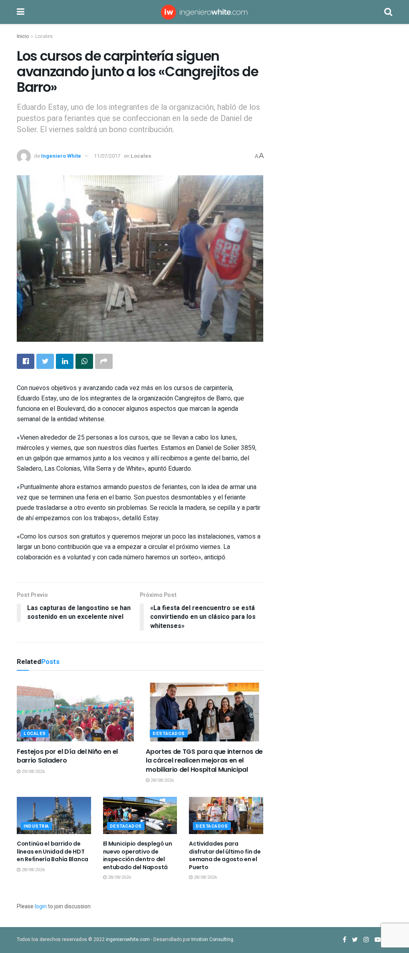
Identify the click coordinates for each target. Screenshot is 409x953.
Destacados (169, 733)
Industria (36, 826)
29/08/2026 (32, 771)
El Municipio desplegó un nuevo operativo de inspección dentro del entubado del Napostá (137, 855)
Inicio (23, 36)
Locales (44, 36)
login (41, 906)
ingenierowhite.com (128, 939)
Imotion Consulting (212, 939)
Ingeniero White (61, 156)
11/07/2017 (107, 156)
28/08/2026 (161, 780)
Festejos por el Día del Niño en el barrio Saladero (67, 756)
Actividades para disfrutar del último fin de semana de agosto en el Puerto (224, 855)
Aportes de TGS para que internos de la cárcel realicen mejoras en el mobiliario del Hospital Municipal (204, 760)
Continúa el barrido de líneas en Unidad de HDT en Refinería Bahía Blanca (52, 851)
